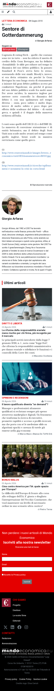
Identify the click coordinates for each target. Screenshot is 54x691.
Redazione (6, 638)
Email (4, 564)
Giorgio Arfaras (12, 218)
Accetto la (15, 575)
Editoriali (16, 621)
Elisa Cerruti (33, 683)
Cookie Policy (25, 679)
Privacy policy (19, 575)
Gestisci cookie (40, 679)
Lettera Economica (14, 20)
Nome (4, 554)
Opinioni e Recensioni (15, 397)
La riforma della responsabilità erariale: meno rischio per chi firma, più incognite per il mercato (26, 333)
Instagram (24, 49)
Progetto (16, 605)
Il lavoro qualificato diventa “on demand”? (25, 404)
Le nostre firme (19, 615)
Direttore (16, 610)
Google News (10, 49)
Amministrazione (9, 643)
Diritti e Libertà (12, 323)
